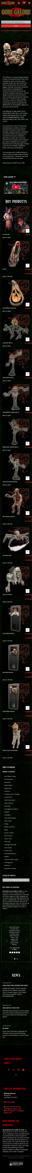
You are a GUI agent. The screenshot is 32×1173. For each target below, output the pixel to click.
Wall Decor (7, 865)
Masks (6, 830)
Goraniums (7, 806)
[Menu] (29, 2)
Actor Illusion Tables (10, 776)
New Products (8, 836)
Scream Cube (8, 850)
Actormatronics (8, 779)
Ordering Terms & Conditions (16, 1158)
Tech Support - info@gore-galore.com (14, 1112)
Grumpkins (7, 815)
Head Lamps (8, 821)
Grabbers (7, 812)
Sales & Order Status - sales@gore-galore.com (12, 1108)
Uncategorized (8, 862)
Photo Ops (7, 841)
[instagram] (18, 1070)
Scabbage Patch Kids (10, 844)
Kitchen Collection (9, 827)
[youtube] (23, 1071)
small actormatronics (10, 853)
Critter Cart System (9, 800)
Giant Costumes (9, 803)
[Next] (26, 941)
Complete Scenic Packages (12, 794)
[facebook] (9, 1070)
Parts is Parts (8, 839)
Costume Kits (8, 797)
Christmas (7, 791)
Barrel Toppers (8, 785)
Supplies (6, 856)
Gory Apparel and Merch (11, 809)
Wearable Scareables (10, 868)
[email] (16, 1075)
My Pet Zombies (9, 833)
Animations (7, 782)
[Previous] (6, 941)
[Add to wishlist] (27, 231)
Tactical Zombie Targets (11, 859)
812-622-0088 (10, 1102)
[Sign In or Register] (18, 3)
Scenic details (8, 847)
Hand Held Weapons (10, 818)
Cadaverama (8, 788)
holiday (6, 824)
